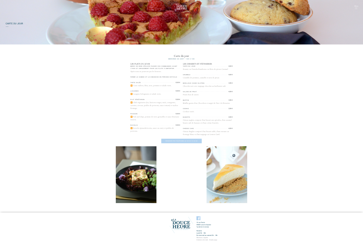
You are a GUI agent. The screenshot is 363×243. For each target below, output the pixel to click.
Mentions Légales (202, 238)
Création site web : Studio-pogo (206, 240)
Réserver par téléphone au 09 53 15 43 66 (181, 141)
